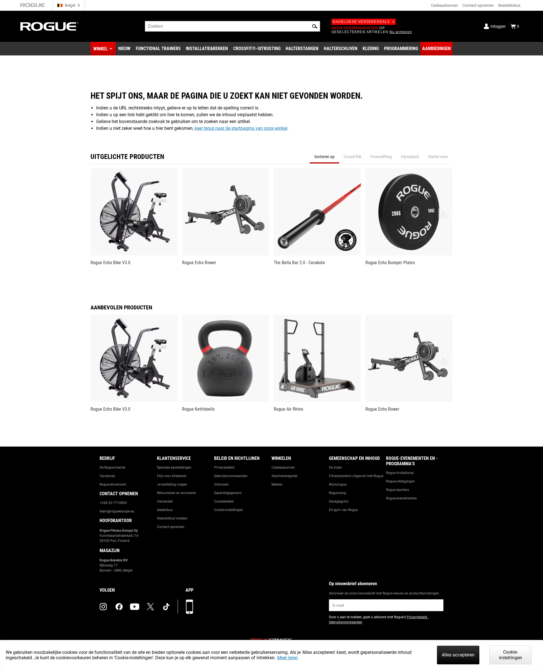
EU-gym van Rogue (343, 510)
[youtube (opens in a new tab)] (135, 607)
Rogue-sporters (397, 490)
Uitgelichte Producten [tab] (127, 156)
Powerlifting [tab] (381, 156)
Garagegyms (338, 501)
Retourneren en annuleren (176, 493)
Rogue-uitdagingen (400, 481)
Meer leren (287, 657)
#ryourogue (337, 484)
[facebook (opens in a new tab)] (119, 607)
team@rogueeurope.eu (117, 511)
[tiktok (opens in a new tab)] (166, 607)
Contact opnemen (478, 5)
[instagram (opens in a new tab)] (103, 607)
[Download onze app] (189, 607)
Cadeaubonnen (444, 5)
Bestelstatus (509, 5)
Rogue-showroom (113, 484)
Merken (277, 484)
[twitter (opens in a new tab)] (150, 607)
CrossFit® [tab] (352, 156)
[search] (232, 26)
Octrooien (221, 484)
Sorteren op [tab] (324, 156)
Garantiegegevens (228, 493)
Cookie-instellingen (228, 510)
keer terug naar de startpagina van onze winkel (241, 128)
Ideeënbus (165, 510)
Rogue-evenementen (401, 498)
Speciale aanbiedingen (174, 467)
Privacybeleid (224, 467)
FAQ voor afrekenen (172, 476)
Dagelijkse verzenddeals (361, 22)
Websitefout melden (172, 518)
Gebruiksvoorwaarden (230, 476)
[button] (314, 26)
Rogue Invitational (400, 473)
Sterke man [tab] (438, 156)
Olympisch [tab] (410, 156)
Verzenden (165, 501)
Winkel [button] (100, 48)
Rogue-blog (337, 493)
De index (335, 467)
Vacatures (107, 476)
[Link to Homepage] (49, 26)
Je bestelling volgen (172, 484)
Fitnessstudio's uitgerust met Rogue (356, 476)
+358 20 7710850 (113, 503)
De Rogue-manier (113, 467)
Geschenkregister (285, 476)
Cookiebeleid (224, 501)
